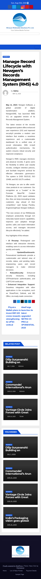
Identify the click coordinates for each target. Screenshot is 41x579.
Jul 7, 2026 (11, 454)
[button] (32, 47)
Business (6, 56)
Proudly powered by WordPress (13, 566)
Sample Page (19, 574)
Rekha (15, 91)
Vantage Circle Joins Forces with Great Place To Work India (18, 412)
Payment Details (31, 571)
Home (5, 571)
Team (21, 416)
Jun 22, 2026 (12, 478)
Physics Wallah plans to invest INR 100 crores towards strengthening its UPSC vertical (13, 316)
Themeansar (20, 568)
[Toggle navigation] (37, 47)
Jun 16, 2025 (12, 501)
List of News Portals (16, 571)
